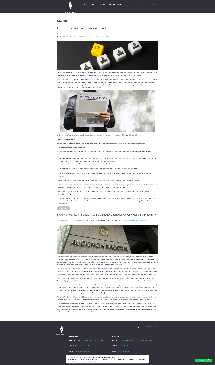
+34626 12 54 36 (90, 346)
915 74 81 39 (80, 346)
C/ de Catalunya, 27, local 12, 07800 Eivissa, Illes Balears (135, 340)
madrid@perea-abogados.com (83, 351)
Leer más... (64, 208)
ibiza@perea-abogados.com (124, 351)
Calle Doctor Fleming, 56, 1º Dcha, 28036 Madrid (90, 340)
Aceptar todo (121, 359)
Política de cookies (99, 361)
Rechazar (132, 359)
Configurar (142, 359)
